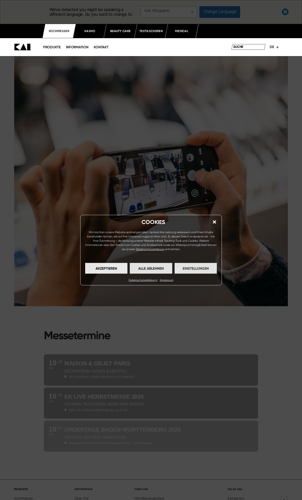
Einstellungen (196, 268)
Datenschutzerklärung (150, 249)
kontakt (101, 47)
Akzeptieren (106, 268)
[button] (214, 221)
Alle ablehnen (151, 268)
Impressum (167, 279)
